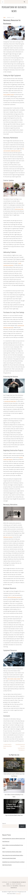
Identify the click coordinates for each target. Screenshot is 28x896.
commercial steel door (10, 401)
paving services (19, 209)
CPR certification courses (14, 597)
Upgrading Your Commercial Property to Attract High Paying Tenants (13, 863)
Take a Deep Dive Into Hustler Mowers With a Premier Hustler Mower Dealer (12, 857)
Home (4, 17)
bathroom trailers (8, 537)
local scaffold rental (8, 94)
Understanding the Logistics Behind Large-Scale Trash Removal (13, 840)
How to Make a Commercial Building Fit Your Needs (12, 847)
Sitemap (18, 893)
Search (4, 823)
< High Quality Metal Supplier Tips (7, 746)
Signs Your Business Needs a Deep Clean (14, 815)
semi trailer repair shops (13, 678)
